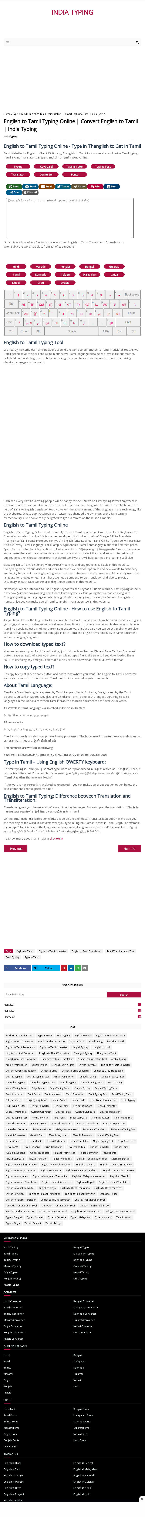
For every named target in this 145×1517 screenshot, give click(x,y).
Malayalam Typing (15, 1082)
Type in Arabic (59, 1100)
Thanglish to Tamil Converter (21, 1059)
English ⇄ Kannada (84, 1475)
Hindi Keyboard (78, 1117)
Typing (18, 166)
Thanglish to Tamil (106, 1053)
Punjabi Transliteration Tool (86, 1211)
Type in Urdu (78, 1100)
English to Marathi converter (57, 1182)
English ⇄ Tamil (12, 1469)
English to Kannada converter (118, 1170)
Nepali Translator (79, 1141)
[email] (85, 968)
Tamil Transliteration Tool (120, 951)
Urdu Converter (82, 1332)
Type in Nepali (124, 1217)
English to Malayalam (17, 1176)
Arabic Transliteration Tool (92, 1059)
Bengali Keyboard (82, 1106)
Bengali (89, 266)
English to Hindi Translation (110, 1035)
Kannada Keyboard (62, 1123)
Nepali (16, 282)
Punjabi (65, 266)
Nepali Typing (115, 1082)
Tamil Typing (12, 957)
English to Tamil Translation (86, 951)
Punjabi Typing (82, 1088)
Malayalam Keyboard (67, 1129)
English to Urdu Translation (108, 1070)
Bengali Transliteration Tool (92, 1158)
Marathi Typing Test (108, 1135)
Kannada (40, 274)
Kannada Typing (87, 1076)
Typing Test (103, 166)
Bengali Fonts (61, 1106)
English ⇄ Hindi (12, 1463)
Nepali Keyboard (56, 1141)
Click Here (56, 838)
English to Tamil (24, 951)
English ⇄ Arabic (13, 1500)
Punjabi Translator (39, 1152)
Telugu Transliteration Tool (120, 1211)
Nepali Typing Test (103, 1141)
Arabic (65, 282)
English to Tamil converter (52, 951)
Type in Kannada (57, 1217)
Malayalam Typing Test (123, 1129)
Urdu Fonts (79, 1440)
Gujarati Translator (110, 1111)
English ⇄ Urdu (81, 1494)
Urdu (40, 282)
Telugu (65, 274)
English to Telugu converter (55, 1199)
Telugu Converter (88, 1152)
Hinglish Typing (80, 1047)
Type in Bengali (14, 1217)
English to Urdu (49, 1070)
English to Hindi (83, 1035)
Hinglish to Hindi (101, 1047)
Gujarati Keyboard (85, 1111)
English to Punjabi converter (80, 1193)
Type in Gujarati (35, 1217)
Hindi (16, 266)
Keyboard (46, 166)
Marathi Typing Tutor (92, 1082)
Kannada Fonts (39, 1123)
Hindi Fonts (59, 1117)
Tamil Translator (75, 1094)
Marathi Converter (15, 1135)
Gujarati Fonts (63, 1111)
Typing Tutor (74, 166)
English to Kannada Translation (82, 1170)
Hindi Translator (100, 1117)
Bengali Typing (39, 1064)
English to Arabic (87, 1064)
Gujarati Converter (41, 1111)
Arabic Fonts (11, 1446)
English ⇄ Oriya (12, 1488)
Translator (18, 174)
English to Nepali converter (20, 1188)
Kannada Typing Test (114, 1123)
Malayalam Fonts (42, 1129)
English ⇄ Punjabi (14, 1494)
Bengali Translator (106, 1106)
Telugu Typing (13, 1100)
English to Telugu (108, 1193)
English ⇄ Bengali (83, 1463)
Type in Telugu (53, 1223)
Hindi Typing (63, 1035)
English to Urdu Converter (75, 1070)
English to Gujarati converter (21, 1170)
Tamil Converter (14, 1094)
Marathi (41, 266)
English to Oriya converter (108, 1188)
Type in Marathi (103, 1217)
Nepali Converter (15, 1141)
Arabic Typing (118, 1059)
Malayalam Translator (94, 1129)
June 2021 (73, 1010)
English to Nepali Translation (114, 1182)
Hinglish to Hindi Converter (20, 1053)
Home (7, 114)
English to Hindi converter (19, 1041)
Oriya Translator (53, 1147)
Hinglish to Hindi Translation (54, 1053)
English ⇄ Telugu (13, 1475)
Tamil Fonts (34, 1094)
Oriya (114, 274)
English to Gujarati (85, 1164)
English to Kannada (51, 1170)
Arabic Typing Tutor (16, 1064)
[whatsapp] (78, 968)
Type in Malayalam (80, 1217)
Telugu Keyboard (15, 1158)
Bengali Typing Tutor (63, 1064)
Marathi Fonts (37, 1135)
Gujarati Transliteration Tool (90, 1199)
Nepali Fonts (35, 1141)
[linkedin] (71, 968)
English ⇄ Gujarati (83, 1481)
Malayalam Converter (17, 1129)
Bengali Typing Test (16, 1111)
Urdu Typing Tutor (15, 1106)
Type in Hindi (45, 1035)
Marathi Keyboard (58, 1135)
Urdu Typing (128, 1100)
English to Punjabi (15, 1193)
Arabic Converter (13, 1338)
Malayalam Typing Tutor (42, 1082)
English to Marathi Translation (21, 1182)
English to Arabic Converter (115, 1064)
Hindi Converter (40, 1117)
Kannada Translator (87, 1123)
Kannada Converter (16, 1123)
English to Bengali (120, 1158)
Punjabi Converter (99, 1147)
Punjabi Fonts (121, 1147)
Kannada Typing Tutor (112, 1076)
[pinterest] (64, 968)
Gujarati (114, 266)
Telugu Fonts (109, 1152)
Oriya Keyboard (31, 1147)
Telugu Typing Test (62, 1158)
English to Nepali (85, 1182)
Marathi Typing (68, 1082)
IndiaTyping (10, 136)
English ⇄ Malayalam (85, 1469)
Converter (46, 174)
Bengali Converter (39, 1106)
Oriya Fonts (12, 1147)
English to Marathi (119, 1176)
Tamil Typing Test (98, 1094)
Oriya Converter (126, 1141)
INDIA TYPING (72, 12)
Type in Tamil (20, 114)
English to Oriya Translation (75, 1188)
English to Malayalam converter (89, 1176)
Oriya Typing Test (76, 1147)
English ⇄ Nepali (82, 1488)
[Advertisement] (49, 30)
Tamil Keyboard (53, 1094)
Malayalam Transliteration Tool (58, 1205)
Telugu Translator (38, 1158)
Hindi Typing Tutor (64, 1076)
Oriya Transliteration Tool (53, 1211)
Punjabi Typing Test (64, 1152)
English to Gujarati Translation (116, 1164)
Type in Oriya (13, 1223)
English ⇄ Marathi (14, 1481)
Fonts (74, 174)
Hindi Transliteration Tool (19, 1035)
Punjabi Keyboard (15, 1152)
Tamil (16, 274)
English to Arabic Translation (21, 1070)
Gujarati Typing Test (16, 1117)
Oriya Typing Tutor (60, 1088)
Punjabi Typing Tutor (106, 1088)
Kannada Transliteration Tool (21, 1205)
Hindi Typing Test (123, 1117)
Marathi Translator (83, 1135)
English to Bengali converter (56, 1164)
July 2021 (72, 1004)
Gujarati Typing (14, 1076)
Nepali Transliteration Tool (20, 1211)
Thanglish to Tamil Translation (57, 1059)
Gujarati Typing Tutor (38, 1076)
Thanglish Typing (83, 1053)
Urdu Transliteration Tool (103, 1100)
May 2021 (73, 1016)
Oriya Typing (38, 1088)
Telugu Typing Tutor (36, 1100)
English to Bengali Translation (21, 1164)
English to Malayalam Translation (50, 1176)
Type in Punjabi (33, 1223)
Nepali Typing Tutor (16, 1088)
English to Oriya (47, 1188)
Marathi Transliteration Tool (94, 1205)
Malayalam (89, 274)
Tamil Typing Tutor (122, 1094)
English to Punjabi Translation (44, 1193)
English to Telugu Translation (21, 1199)
